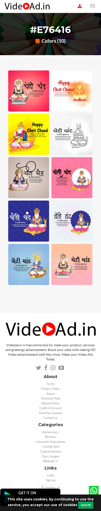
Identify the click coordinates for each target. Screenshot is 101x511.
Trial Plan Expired (50, 413)
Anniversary (50, 432)
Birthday (50, 437)
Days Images (50, 456)
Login (50, 475)
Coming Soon (50, 446)
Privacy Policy (50, 389)
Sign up (50, 480)
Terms (50, 384)
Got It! (86, 505)
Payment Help (50, 398)
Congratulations (50, 451)
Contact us (50, 418)
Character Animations (50, 442)
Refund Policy (51, 403)
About (51, 394)
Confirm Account (50, 408)
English (50, 487)
